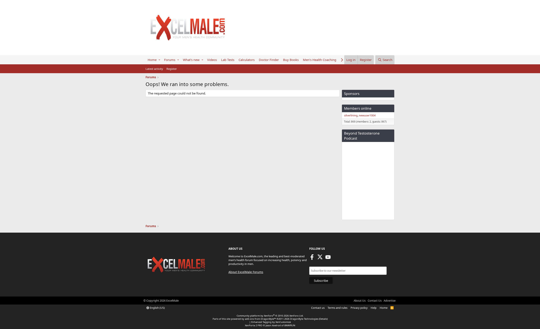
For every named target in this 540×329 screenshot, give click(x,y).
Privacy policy (359, 308)
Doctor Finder (269, 60)
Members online (357, 108)
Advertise (390, 300)
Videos (212, 60)
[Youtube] (328, 258)
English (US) (157, 308)
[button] (159, 59)
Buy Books (291, 60)
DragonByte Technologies (304, 318)
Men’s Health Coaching (319, 60)
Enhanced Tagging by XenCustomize (271, 322)
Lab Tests (227, 60)
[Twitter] (320, 258)
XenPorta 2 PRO (253, 325)
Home (152, 60)
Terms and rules (337, 308)
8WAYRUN (289, 325)
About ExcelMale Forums (245, 272)
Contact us (318, 308)
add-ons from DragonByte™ (260, 318)
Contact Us (375, 300)
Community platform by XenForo (270, 315)
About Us (360, 300)
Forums (169, 60)
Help (374, 308)
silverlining (351, 115)
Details (323, 318)
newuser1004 (367, 115)
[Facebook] (312, 258)
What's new (191, 60)
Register (171, 69)
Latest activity (154, 69)
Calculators (247, 60)
